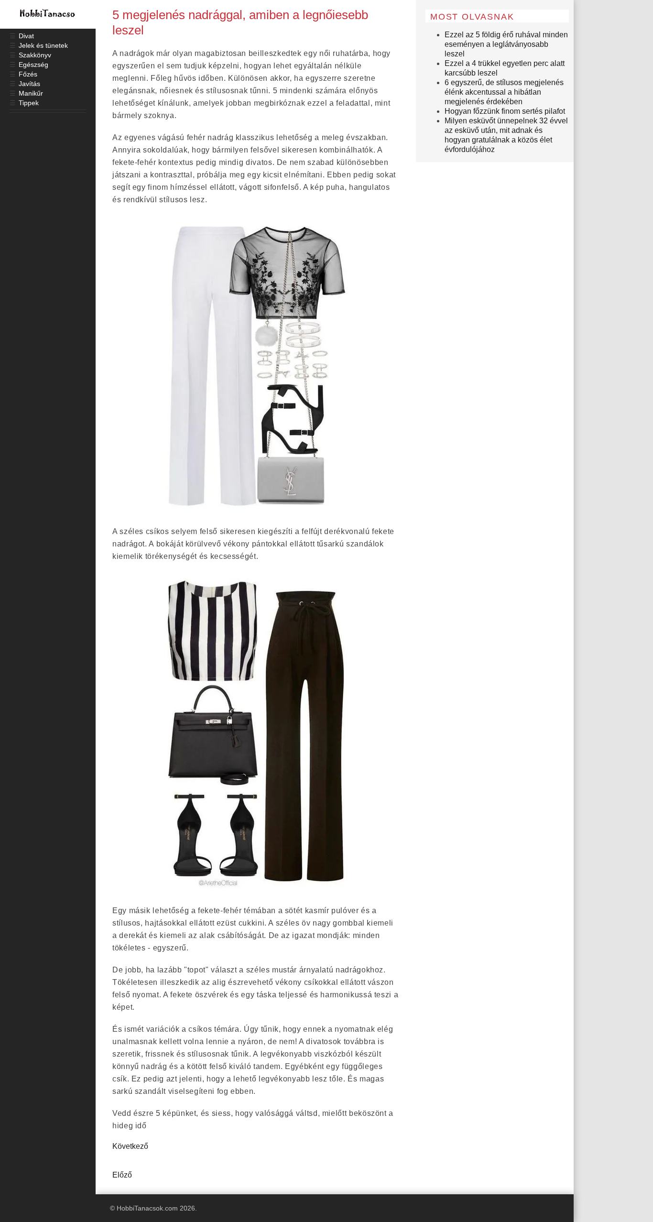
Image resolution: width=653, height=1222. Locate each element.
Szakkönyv (35, 55)
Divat (26, 36)
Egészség (33, 64)
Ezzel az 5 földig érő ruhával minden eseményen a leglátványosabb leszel (506, 44)
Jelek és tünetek (43, 45)
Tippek (29, 103)
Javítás (29, 83)
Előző (122, 1175)
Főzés (28, 74)
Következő (130, 1146)
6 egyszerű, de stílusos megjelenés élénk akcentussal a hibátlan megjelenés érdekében (504, 92)
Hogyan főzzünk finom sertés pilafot (505, 111)
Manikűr (31, 93)
